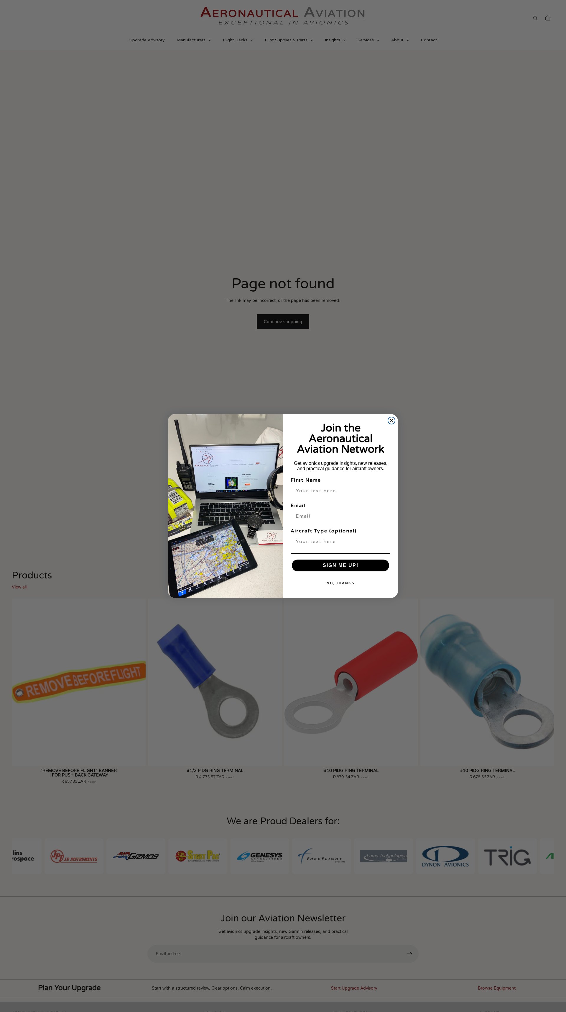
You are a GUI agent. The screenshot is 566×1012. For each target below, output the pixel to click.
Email (298, 506)
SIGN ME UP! (340, 565)
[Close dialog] (391, 420)
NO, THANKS (341, 583)
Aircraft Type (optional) (324, 531)
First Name (306, 480)
